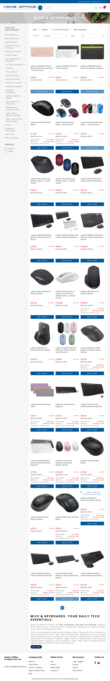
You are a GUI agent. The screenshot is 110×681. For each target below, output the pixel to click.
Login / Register (78, 661)
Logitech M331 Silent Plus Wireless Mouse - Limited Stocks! (40, 181)
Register (81, 1)
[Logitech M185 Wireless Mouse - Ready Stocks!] (67, 108)
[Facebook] (95, 663)
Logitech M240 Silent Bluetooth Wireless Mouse (91, 499)
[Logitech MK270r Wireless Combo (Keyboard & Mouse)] (42, 559)
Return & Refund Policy (37, 670)
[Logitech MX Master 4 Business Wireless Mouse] (42, 333)
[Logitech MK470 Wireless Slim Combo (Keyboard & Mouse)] (67, 221)
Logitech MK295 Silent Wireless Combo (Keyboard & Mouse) (67, 575)
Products (45, 30)
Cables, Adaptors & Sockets (13, 97)
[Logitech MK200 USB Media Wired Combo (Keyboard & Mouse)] (42, 221)
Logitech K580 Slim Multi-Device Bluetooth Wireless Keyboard (41, 463)
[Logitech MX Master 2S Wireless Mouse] (92, 277)
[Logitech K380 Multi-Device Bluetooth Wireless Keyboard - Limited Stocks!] (42, 51)
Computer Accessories (10, 91)
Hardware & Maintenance (10, 130)
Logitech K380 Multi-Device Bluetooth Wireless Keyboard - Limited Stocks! (42, 68)
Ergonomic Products (14, 83)
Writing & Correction (13, 52)
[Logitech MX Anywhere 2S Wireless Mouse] (42, 277)
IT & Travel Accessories (14, 65)
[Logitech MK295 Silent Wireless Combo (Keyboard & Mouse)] (67, 559)
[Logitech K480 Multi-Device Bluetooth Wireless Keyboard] (92, 51)
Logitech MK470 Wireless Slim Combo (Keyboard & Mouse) (67, 236)
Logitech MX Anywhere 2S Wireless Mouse (40, 292)
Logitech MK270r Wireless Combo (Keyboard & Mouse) (41, 574)
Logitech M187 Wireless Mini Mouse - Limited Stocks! (92, 123)
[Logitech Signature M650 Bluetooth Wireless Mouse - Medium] (92, 333)
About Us (32, 661)
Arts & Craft (9, 134)
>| (73, 608)
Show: (73, 36)
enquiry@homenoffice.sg (17, 667)
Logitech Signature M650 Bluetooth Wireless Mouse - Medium (91, 350)
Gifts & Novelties (11, 138)
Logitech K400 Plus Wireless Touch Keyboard (66, 67)
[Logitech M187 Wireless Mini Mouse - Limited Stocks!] (92, 108)
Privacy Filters (11, 72)
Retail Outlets (55, 667)
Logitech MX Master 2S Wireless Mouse (89, 292)
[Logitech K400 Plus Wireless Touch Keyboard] (67, 51)
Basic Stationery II (12, 38)
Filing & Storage (11, 55)
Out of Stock (42, 91)
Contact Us (96, 1)
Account (75, 664)
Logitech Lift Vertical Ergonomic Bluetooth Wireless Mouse (64, 463)
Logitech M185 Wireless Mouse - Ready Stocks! (65, 123)
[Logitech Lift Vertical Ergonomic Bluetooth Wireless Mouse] (67, 446)
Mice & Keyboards (13, 79)
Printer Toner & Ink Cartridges (12, 47)
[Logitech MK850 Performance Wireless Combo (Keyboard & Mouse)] (92, 221)
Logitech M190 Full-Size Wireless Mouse (40, 518)
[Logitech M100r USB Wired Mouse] (42, 108)
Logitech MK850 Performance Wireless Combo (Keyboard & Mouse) (92, 237)
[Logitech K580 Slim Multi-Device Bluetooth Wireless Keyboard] (42, 446)
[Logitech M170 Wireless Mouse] (92, 446)
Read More (36, 647)
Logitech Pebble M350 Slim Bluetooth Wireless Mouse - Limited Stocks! (66, 350)
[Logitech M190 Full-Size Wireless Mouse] (42, 502)
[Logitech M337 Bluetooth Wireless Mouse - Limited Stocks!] (67, 164)
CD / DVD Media (12, 76)
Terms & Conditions (36, 667)
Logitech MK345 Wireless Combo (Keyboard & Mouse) (91, 574)
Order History (77, 670)
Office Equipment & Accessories (12, 60)
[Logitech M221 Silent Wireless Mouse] (67, 502)
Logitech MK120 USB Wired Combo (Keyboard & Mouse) (91, 180)
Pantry (7, 125)
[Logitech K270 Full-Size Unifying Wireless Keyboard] (92, 390)
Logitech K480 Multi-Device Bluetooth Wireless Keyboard (92, 67)
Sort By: (36, 36)
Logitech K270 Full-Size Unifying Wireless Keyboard (91, 405)
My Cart (75, 667)
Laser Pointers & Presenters (12, 103)
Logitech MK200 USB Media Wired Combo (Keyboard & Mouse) (41, 237)
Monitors (9, 68)
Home (35, 30)
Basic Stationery (11, 35)
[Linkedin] (98, 662)
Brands (53, 664)
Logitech (11, 149)
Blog (30, 673)
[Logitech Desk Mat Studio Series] (42, 390)
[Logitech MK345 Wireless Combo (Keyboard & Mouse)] (92, 559)
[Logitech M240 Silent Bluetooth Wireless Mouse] (92, 493)
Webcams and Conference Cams (13, 109)
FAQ (52, 661)
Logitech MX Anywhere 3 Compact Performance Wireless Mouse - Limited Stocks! (65, 294)
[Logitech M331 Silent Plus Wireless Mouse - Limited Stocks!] (42, 164)
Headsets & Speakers (14, 86)
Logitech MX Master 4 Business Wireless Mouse (40, 349)
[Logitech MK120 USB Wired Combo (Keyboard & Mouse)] (92, 164)
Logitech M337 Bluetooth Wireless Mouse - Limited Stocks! (65, 181)
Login (88, 1)
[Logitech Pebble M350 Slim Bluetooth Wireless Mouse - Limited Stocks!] (67, 333)
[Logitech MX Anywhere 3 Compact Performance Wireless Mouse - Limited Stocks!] (67, 277)
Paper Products (11, 42)
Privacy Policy (33, 664)
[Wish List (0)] (101, 8)
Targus (10, 151)
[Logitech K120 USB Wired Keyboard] (67, 390)
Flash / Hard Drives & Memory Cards (14, 120)
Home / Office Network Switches (13, 114)
